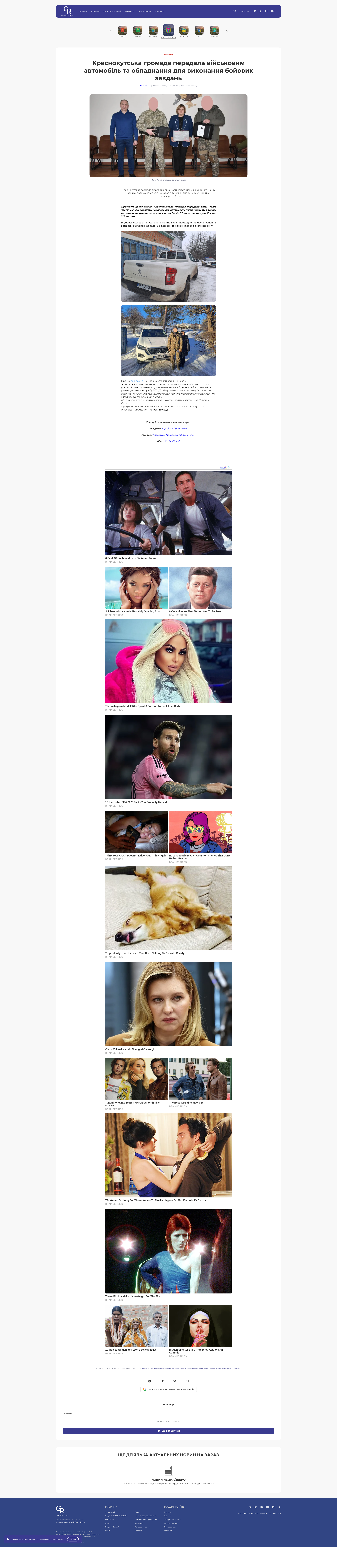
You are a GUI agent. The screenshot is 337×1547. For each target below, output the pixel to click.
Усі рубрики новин (111, 1368)
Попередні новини (142, 1527)
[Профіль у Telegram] (254, 11)
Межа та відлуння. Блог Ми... (146, 1516)
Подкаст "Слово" (112, 1527)
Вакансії (263, 1513)
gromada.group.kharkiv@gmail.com (70, 1522)
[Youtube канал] (272, 11)
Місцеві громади (171, 1523)
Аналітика (139, 1523)
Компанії (167, 1516)
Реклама (138, 1531)
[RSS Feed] (279, 1507)
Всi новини (168, 54)
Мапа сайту (242, 1513)
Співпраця (253, 1513)
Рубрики (95, 11)
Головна (98, 1368)
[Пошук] (235, 11)
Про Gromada (144, 11)
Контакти (159, 11)
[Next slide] (227, 31)
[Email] (187, 1381)
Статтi (107, 1523)
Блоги (107, 1531)
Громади (129, 11)
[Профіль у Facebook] (266, 11)
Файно (73, 1539)
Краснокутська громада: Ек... (146, 1519)
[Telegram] (162, 1381)
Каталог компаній (112, 11)
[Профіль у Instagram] (260, 11)
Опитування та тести (172, 1519)
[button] (149, 1381)
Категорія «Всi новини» (130, 1368)
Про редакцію (170, 1527)
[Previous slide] (110, 31)
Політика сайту (275, 1513)
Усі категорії (110, 1512)
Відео (137, 1512)
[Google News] (273, 1507)
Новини (83, 11)
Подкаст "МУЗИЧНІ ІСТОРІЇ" (116, 1516)
